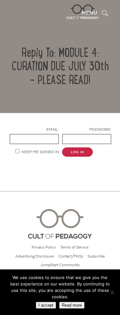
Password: (100, 129)
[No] (112, 292)
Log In (77, 152)
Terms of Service (74, 247)
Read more (72, 305)
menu (89, 13)
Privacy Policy (44, 247)
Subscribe (96, 256)
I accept (45, 305)
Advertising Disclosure (34, 256)
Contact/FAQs (70, 256)
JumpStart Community (60, 265)
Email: (52, 129)
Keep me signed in (40, 152)
